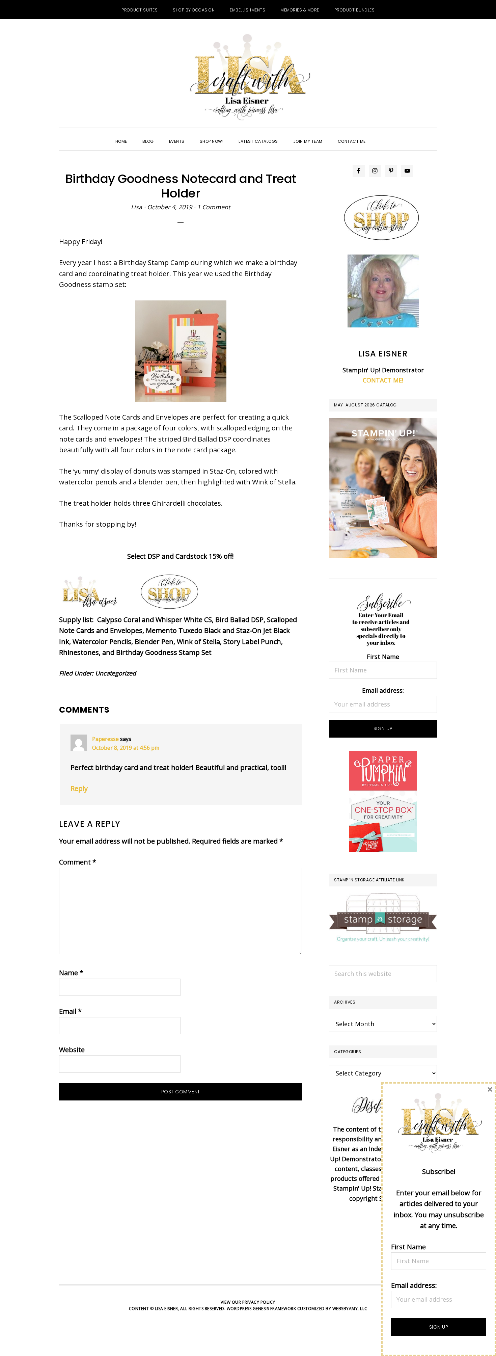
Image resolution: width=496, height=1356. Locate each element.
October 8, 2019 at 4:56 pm (125, 747)
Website (72, 1049)
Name (71, 972)
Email (70, 1011)
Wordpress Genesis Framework (261, 1308)
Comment (77, 862)
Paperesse (105, 739)
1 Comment (213, 207)
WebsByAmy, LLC (349, 1308)
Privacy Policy (258, 1302)
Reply (79, 788)
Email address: (383, 690)
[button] (381, 135)
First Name (383, 657)
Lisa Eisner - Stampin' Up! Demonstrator (248, 78)
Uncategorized (115, 673)
